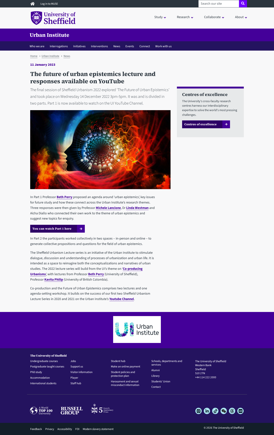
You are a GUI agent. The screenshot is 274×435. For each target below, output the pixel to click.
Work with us (163, 46)
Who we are (37, 46)
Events (129, 46)
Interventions (99, 46)
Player (74, 378)
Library (155, 376)
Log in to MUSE (49, 4)
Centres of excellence (200, 124)
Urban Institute (49, 34)
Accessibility (64, 429)
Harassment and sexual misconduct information (125, 383)
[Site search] (243, 3)
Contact (156, 387)
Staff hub (75, 383)
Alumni (155, 370)
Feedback (36, 429)
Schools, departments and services (166, 363)
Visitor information (81, 372)
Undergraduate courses (44, 361)
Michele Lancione (108, 208)
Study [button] (158, 17)
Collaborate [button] (212, 17)
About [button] (239, 17)
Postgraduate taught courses (47, 367)
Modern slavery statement (98, 429)
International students (43, 383)
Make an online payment (125, 367)
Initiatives (79, 46)
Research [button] (183, 17)
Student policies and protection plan (123, 374)
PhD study (36, 372)
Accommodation (40, 378)
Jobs (73, 361)
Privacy (49, 429)
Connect (144, 46)
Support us (76, 367)
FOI (77, 429)
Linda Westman (137, 208)
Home (33, 56)
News (116, 46)
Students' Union (160, 381)
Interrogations (59, 46)
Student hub (118, 361)
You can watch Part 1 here (51, 228)
